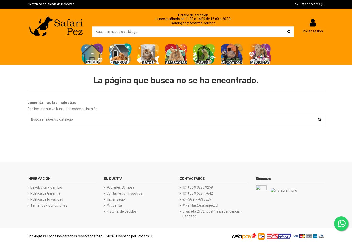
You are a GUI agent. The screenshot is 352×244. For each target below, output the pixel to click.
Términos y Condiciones (48, 205)
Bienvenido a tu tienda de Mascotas (51, 4)
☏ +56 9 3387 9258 (197, 187)
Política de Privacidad (46, 199)
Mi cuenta (114, 205)
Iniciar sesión (117, 199)
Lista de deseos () (311, 4)
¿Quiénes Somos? (120, 187)
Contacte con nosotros (124, 193)
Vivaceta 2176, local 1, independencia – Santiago (212, 213)
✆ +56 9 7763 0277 (196, 199)
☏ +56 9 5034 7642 (197, 193)
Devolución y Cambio (46, 187)
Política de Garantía (45, 193)
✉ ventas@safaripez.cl (200, 205)
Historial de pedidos (122, 211)
